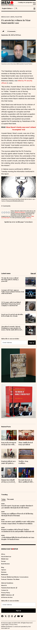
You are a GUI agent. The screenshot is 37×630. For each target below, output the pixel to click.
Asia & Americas (6, 556)
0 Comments (11, 31)
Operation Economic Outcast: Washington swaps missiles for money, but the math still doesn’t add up (11, 328)
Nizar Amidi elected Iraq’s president (25, 444)
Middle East (5, 17)
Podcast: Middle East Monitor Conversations (14, 577)
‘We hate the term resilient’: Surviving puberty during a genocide (10, 279)
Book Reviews (5, 563)
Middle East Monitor (20, 212)
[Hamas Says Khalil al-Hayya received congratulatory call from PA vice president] (9, 472)
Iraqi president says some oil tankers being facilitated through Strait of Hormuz (8, 462)
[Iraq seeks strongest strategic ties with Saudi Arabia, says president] (9, 435)
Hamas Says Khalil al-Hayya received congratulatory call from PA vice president (8, 481)
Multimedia (4, 574)
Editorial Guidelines (7, 583)
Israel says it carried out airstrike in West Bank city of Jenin (12, 315)
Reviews (3, 572)
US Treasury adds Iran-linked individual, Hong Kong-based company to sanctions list (11, 303)
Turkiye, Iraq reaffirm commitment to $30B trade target (25, 462)
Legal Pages (4, 624)
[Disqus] (18, 246)
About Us (4, 585)
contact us (28, 217)
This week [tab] (10, 499)
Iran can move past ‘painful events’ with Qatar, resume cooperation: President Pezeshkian (18, 522)
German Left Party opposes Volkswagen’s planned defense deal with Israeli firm (12, 291)
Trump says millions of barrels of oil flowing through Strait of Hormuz (17, 515)
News (12, 17)
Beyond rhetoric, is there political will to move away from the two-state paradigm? (26, 481)
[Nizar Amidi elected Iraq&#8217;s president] (26, 435)
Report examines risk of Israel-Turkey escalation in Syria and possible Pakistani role (17, 530)
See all (33, 273)
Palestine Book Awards (8, 587)
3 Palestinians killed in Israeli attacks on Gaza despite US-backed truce (17, 538)
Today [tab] (3, 499)
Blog (2, 567)
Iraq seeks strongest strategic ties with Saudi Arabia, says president (8, 444)
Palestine (18, 17)
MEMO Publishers (6, 595)
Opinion (3, 569)
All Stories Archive (6, 597)
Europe (3, 561)
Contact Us (4, 590)
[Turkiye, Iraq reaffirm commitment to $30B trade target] (26, 454)
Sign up (31, 343)
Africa (3, 554)
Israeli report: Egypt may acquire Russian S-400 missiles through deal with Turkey (17, 507)
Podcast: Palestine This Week (10, 579)
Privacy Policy (5, 592)
